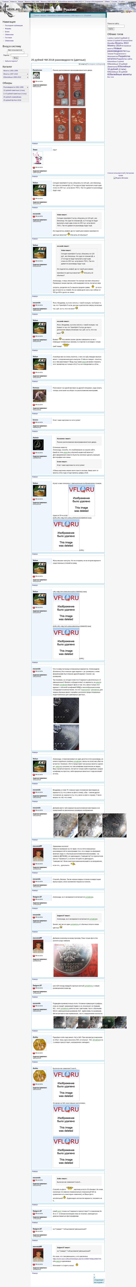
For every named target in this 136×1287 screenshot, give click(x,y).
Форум (20, 1)
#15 (102, 755)
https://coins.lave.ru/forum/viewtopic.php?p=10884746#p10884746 (77, 1259)
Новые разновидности (116, 49)
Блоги (7, 32)
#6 (103, 317)
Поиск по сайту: (113, 23)
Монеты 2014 (114, 45)
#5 (103, 299)
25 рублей (87, 15)
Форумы (8, 29)
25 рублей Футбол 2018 (12, 100)
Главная (5, 1)
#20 (102, 893)
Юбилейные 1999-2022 (12, 77)
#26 (102, 1065)
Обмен (107, 1)
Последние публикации (14, 25)
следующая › (99, 1280)
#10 (102, 434)
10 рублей (116, 41)
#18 (102, 843)
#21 (102, 911)
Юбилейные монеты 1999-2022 (70, 1)
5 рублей (123, 38)
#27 (102, 1174)
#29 (102, 1225)
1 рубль (110, 38)
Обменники (9, 35)
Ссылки (114, 1)
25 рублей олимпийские (12, 97)
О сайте (122, 1)
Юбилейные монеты (119, 74)
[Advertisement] (83, 39)
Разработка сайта (124, 59)
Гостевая (8, 38)
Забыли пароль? (11, 61)
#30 (102, 1243)
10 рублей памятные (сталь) (14, 90)
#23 (102, 982)
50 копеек (124, 41)
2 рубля (116, 38)
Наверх (35, 143)
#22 (102, 935)
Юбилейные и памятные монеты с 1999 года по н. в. (65, 15)
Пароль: (6, 55)
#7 (103, 353)
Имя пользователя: (16, 50)
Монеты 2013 (121, 43)
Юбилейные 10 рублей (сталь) (118, 67)
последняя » (99, 1282)
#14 (102, 665)
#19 (102, 876)
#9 (103, 416)
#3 (103, 210)
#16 (102, 786)
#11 (102, 480)
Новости (13, 1)
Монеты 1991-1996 (32, 1)
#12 (102, 557)
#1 (103, 146)
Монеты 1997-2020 (48, 1)
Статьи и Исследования (94, 1)
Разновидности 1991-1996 (13, 87)
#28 (102, 1207)
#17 (102, 804)
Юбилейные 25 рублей (117, 72)
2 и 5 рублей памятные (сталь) (15, 94)
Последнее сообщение (95, 64)
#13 (102, 588)
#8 (103, 384)
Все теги (110, 77)
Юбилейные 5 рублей (115, 61)
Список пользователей (116, 173)
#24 (102, 1000)
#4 (103, 242)
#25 (102, 1034)
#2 (103, 179)
